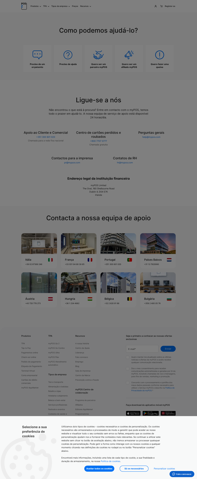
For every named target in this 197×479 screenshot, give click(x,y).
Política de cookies (110, 461)
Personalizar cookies (164, 468)
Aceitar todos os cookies (99, 468)
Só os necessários (134, 468)
